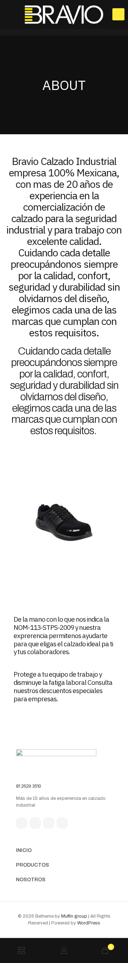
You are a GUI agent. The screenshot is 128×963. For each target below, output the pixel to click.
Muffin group (74, 916)
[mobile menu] (118, 14)
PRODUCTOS (32, 865)
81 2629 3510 (28, 786)
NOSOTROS (31, 879)
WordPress (88, 923)
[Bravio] (64, 14)
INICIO (24, 850)
